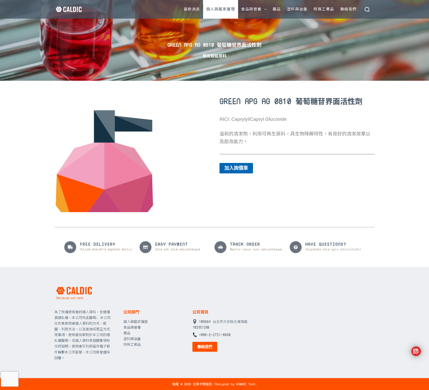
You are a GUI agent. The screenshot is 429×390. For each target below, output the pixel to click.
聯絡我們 (348, 9)
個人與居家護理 (220, 9)
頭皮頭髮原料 (214, 56)
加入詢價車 (236, 168)
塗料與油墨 (297, 9)
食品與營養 (251, 9)
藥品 (277, 9)
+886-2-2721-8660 (215, 334)
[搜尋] (367, 9)
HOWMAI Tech (245, 384)
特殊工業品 (324, 9)
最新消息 (192, 9)
